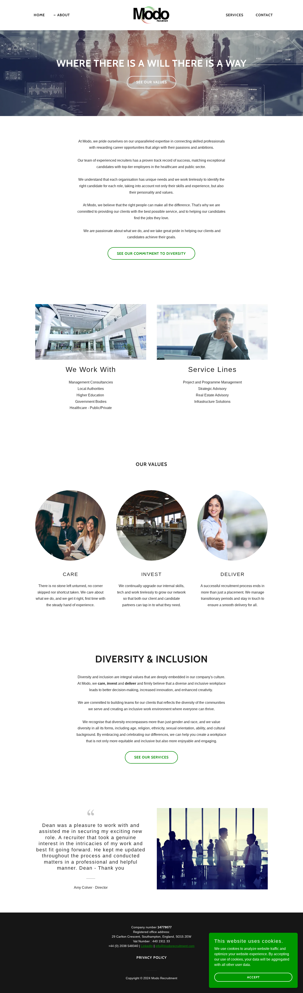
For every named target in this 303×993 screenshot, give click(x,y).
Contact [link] (264, 15)
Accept (253, 977)
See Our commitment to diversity (151, 253)
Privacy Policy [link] (151, 957)
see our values (151, 82)
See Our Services (151, 757)
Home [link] (39, 15)
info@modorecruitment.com (175, 946)
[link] (151, 15)
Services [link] (234, 15)
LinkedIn (147, 946)
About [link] (63, 15)
